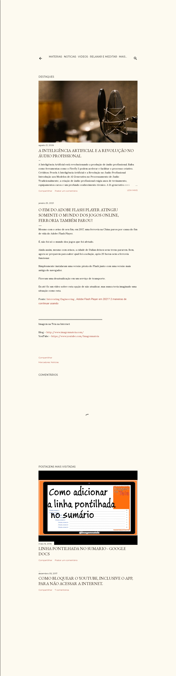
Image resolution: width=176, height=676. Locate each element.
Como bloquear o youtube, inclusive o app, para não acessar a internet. (85, 581)
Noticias (70, 56)
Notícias (55, 362)
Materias (55, 56)
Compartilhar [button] (45, 191)
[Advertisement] (88, 24)
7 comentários (62, 590)
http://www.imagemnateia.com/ (65, 332)
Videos (83, 56)
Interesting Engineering (60, 299)
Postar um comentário (66, 191)
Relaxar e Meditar (103, 56)
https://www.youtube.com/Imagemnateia (75, 336)
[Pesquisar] (135, 57)
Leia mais (132, 190)
